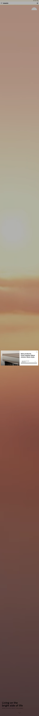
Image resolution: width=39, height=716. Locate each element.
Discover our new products (25, 361)
